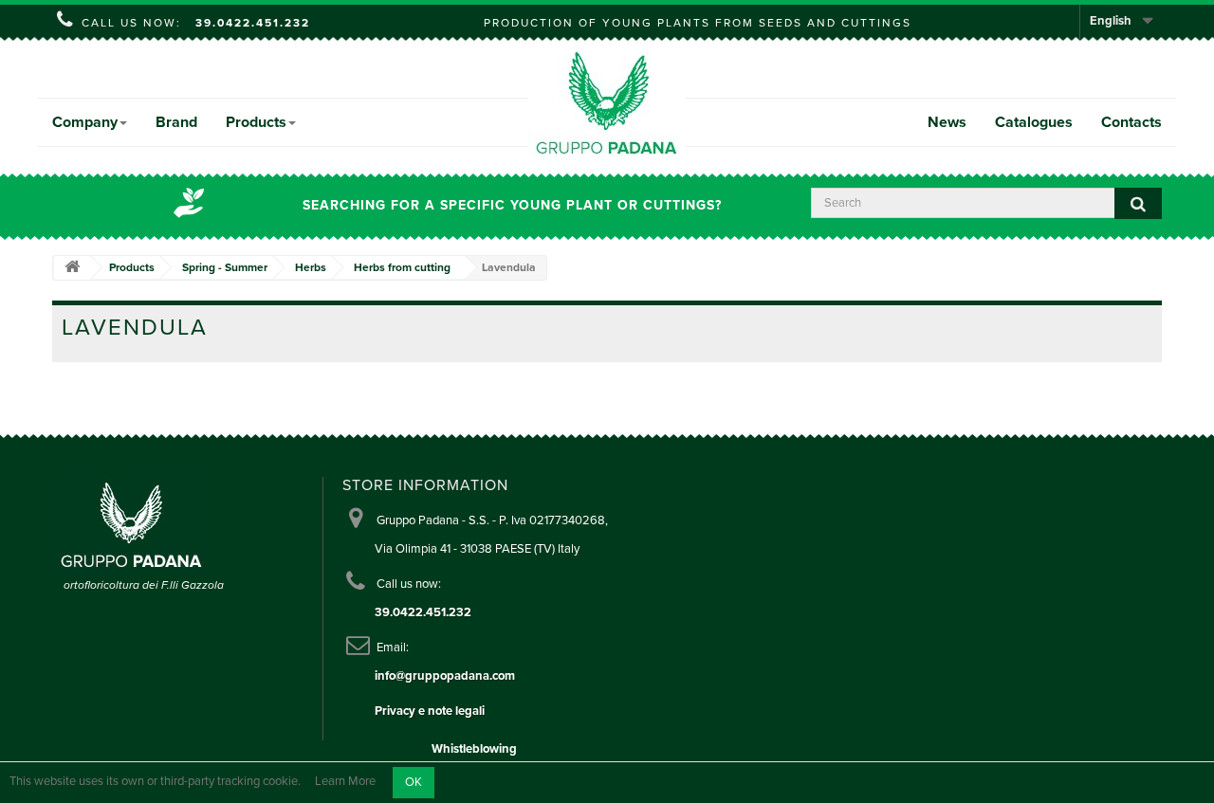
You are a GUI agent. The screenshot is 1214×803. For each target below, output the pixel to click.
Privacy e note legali (430, 711)
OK (413, 782)
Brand (176, 122)
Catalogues (1034, 122)
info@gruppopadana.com (445, 676)
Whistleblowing (474, 749)
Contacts (1131, 122)
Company (85, 122)
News (947, 122)
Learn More (345, 782)
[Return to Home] (72, 268)
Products (256, 122)
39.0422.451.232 (252, 22)
